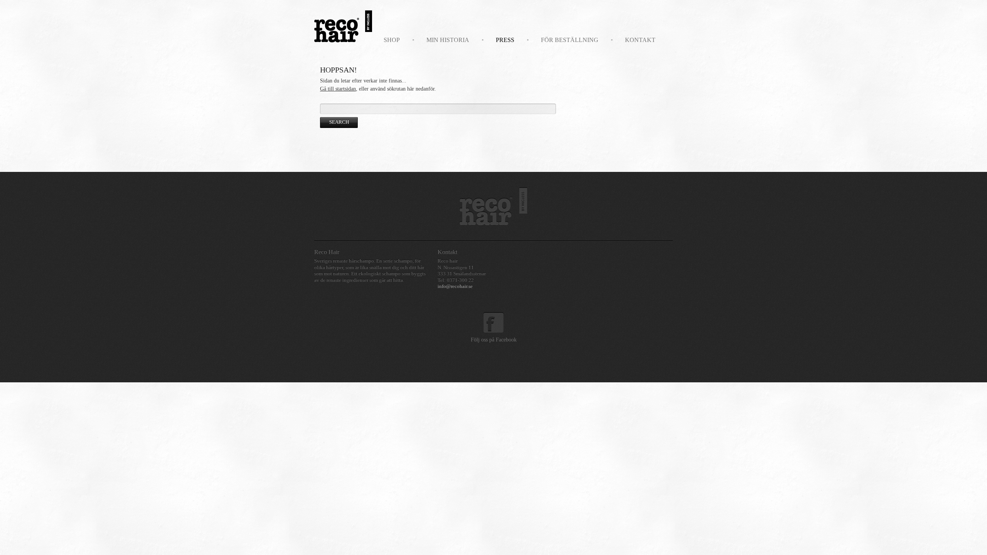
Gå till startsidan (338, 89)
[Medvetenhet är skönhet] (493, 206)
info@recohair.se (455, 286)
